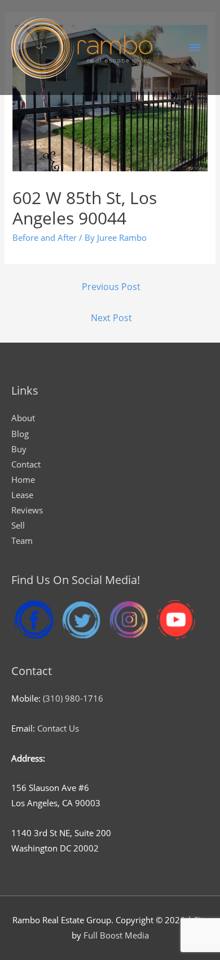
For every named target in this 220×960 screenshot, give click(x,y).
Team (22, 540)
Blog (20, 433)
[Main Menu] (195, 47)
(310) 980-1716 (73, 698)
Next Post (111, 318)
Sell (18, 525)
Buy (19, 449)
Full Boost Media (116, 935)
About (23, 417)
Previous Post (111, 286)
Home (23, 479)
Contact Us (58, 728)
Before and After (44, 237)
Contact (26, 464)
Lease (22, 494)
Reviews (27, 510)
